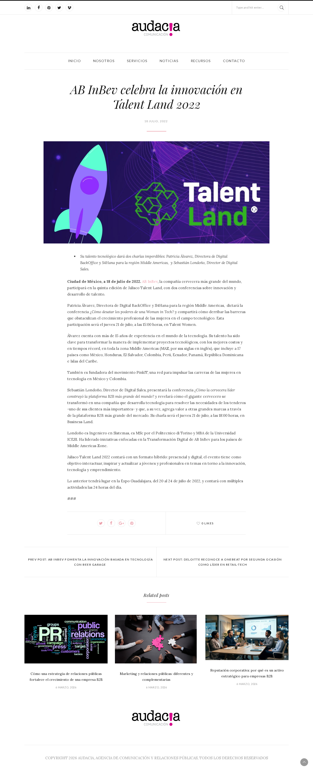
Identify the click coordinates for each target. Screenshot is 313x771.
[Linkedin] (28, 7)
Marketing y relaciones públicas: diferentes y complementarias (156, 677)
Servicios (137, 61)
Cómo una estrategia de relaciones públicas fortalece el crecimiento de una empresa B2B (66, 677)
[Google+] (121, 523)
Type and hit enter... (250, 7)
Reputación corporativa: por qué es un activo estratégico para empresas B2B (247, 673)
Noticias (169, 61)
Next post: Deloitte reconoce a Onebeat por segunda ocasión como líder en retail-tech (223, 562)
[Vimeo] (69, 7)
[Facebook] (39, 7)
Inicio (74, 61)
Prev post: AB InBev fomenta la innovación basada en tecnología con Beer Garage (90, 562)
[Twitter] (59, 7)
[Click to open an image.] (156, 192)
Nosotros (104, 61)
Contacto (234, 61)
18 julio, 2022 (156, 121)
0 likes (207, 523)
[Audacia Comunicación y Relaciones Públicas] (156, 33)
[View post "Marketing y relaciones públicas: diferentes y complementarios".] (156, 639)
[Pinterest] (49, 7)
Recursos (201, 61)
